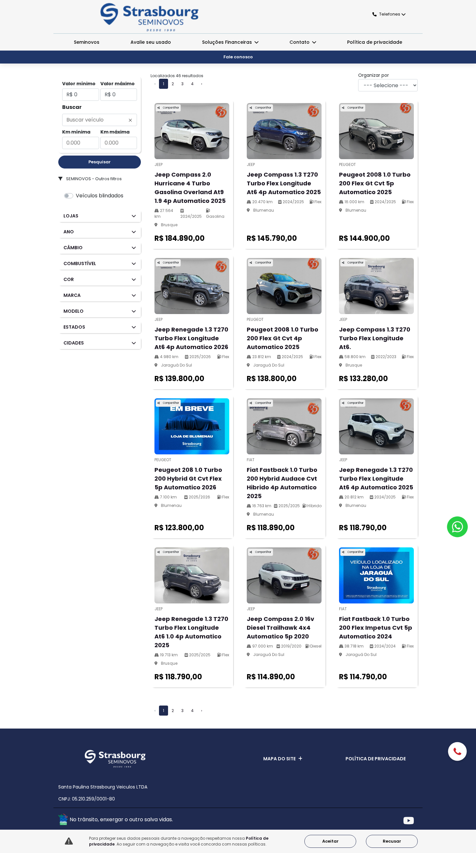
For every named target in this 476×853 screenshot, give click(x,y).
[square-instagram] (396, 820)
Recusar (392, 841)
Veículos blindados (99, 195)
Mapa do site (279, 758)
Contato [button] (300, 42)
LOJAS (70, 216)
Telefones (389, 14)
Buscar (72, 107)
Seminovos (86, 42)
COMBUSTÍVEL (79, 263)
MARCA (72, 295)
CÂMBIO (73, 247)
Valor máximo (117, 83)
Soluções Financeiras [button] (227, 42)
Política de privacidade (374, 42)
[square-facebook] (381, 820)
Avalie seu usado (150, 42)
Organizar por (373, 75)
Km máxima (115, 132)
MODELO (73, 311)
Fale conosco (238, 57)
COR (68, 279)
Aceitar (330, 841)
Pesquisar (99, 162)
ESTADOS (74, 327)
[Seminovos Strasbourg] (149, 17)
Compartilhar (170, 108)
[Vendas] (457, 752)
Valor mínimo (79, 83)
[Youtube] (410, 820)
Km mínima (76, 132)
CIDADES (73, 343)
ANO (68, 231)
